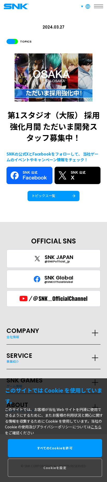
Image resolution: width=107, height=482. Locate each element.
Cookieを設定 (54, 467)
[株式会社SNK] (15, 6)
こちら (96, 426)
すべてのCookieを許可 (55, 448)
